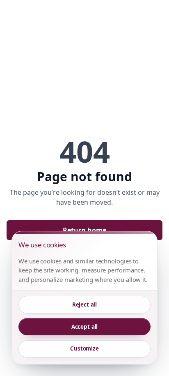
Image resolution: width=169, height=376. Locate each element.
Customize (84, 348)
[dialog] (84, 297)
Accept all (84, 326)
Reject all (84, 304)
